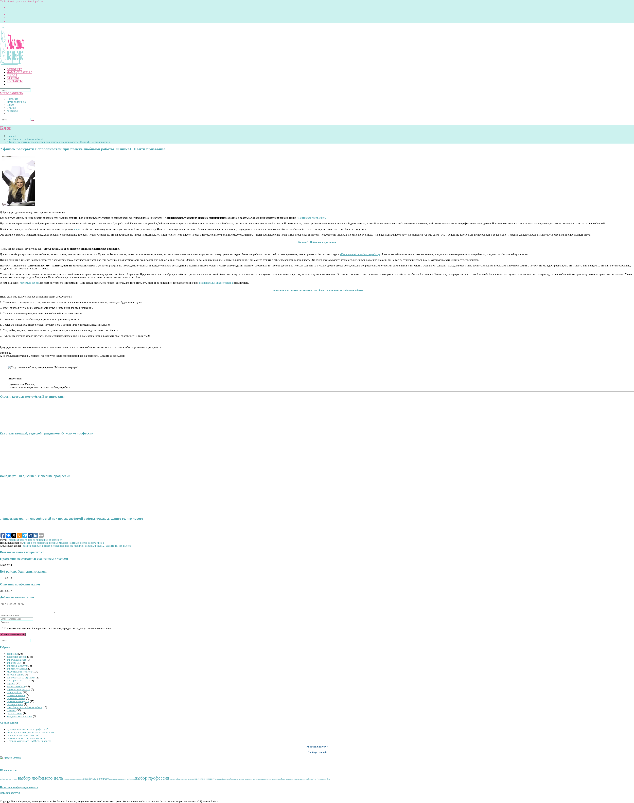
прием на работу (16, 698)
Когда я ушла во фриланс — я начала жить (30, 732)
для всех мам (14, 662)
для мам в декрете (17, 665)
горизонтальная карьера (73, 779)
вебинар (309, 779)
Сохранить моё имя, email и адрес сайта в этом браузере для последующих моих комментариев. (57, 628)
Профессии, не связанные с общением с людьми (34, 558)
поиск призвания (38, 539)
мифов (77, 229)
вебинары (12, 653)
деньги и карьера (245, 779)
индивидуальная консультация (216, 282)
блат (329, 779)
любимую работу (29, 282)
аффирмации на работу (275, 779)
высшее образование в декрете (182, 779)
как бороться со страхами (21, 677)
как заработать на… (18, 680)
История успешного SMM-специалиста (29, 741)
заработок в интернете (19, 671)
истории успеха (15, 674)
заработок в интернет (204, 779)
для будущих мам (16, 659)
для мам (226, 779)
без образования (320, 779)
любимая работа (18, 539)
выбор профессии (17, 656)
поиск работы (14, 692)
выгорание (13, 779)
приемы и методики (18, 701)
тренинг (11, 710)
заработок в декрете (96, 778)
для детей (219, 779)
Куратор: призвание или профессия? (27, 729)
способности (56, 539)
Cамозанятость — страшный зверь (26, 738)
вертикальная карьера (117, 779)
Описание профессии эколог (20, 584)
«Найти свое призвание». (311, 217)
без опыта (234, 779)
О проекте (12, 98)
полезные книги (16, 695)
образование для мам (18, 689)
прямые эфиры (15, 704)
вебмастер (4, 779)
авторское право (259, 779)
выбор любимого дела (40, 778)
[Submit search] (32, 120)
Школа (10, 104)
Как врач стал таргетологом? (23, 735)
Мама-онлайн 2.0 (16, 101)
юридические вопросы (19, 716)
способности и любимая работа (24, 707)
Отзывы (11, 107)
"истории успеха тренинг (296, 779)
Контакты (12, 110)
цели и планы (14, 713)
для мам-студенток (17, 668)
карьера (11, 683)
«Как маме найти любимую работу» (360, 254)
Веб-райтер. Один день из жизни (23, 571)
